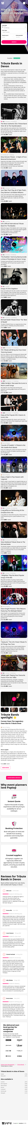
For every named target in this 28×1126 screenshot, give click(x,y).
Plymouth (3, 1076)
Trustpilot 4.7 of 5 (19, 1123)
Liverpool (3, 1089)
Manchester (4, 1085)
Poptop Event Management (7, 1064)
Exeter (2, 1074)
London (3, 1082)
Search (18, 3)
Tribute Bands (20, 1064)
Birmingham (4, 1083)
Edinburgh (3, 1091)
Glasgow (3, 1093)
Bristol (2, 1087)
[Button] (14, 111)
